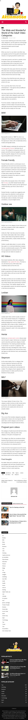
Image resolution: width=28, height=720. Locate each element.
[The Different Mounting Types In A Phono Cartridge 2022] (5, 675)
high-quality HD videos (14, 262)
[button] (2, 22)
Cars (3, 548)
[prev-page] (2, 528)
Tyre (3, 626)
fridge (3, 568)
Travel (3, 624)
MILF (3, 474)
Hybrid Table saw (6, 592)
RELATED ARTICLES (6, 503)
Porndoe (6, 182)
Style (3, 618)
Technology (5, 620)
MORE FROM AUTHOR (18, 503)
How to (4, 587)
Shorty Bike (5, 609)
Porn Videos (7, 474)
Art (3, 535)
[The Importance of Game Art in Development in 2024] (5, 522)
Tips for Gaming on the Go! (16, 507)
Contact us (14, 708)
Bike (3, 540)
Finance (4, 563)
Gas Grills (4, 579)
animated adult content (13, 338)
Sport (3, 613)
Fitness (4, 566)
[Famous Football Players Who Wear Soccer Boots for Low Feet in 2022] (5, 661)
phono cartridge (6, 602)
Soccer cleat (5, 611)
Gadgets (4, 574)
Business (4, 546)
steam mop (5, 615)
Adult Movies (8, 472)
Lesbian (21, 472)
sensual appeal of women (7, 148)
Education (4, 561)
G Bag (3, 572)
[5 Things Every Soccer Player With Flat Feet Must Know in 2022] (5, 668)
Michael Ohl (5, 37)
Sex (12, 474)
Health (3, 583)
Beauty (4, 537)
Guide (3, 581)
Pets (3, 600)
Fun (3, 570)
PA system (4, 598)
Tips (6, 25)
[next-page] (5, 528)
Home (2, 25)
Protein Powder (6, 605)
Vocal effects (5, 628)
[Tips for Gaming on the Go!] (5, 509)
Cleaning (4, 553)
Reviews (4, 607)
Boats (3, 544)
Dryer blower (5, 559)
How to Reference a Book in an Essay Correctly (20, 481)
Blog (3, 542)
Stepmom (17, 474)
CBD (3, 550)
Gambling (4, 576)
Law (3, 594)
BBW (13, 472)
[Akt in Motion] (14, 11)
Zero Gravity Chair (6, 630)
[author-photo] (14, 494)
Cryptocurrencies (6, 555)
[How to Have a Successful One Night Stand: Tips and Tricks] (5, 515)
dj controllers (5, 557)
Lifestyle (4, 596)
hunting (4, 589)
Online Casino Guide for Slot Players (7, 481)
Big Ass (17, 472)
